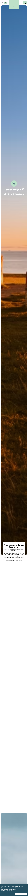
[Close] (26, 886)
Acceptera (20, 894)
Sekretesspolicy (8, 890)
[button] (25, 3)
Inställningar (7, 894)
